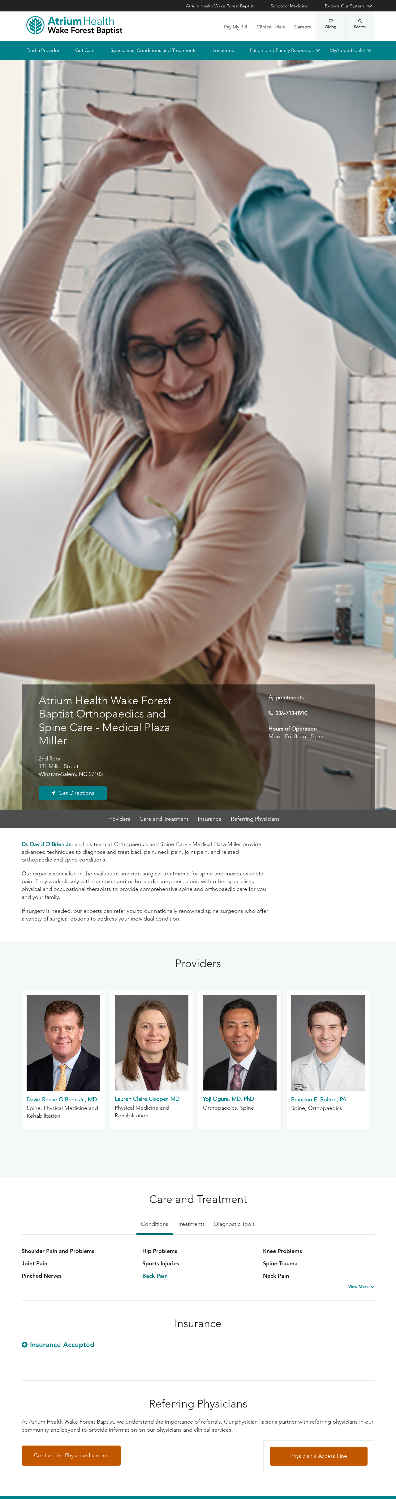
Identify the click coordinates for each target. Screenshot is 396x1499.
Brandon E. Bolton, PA (318, 1099)
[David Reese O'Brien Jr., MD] (63, 1089)
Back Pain (155, 1275)
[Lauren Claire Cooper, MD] (151, 1088)
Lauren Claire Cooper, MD (147, 1098)
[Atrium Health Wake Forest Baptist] (74, 25)
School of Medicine (289, 6)
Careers (302, 27)
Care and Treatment (164, 818)
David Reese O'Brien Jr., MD (62, 1099)
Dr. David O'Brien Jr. (46, 844)
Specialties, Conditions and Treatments (153, 50)
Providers (118, 818)
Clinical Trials (270, 27)
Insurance (210, 818)
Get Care (85, 50)
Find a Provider (42, 50)
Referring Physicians (255, 818)
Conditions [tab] (154, 1224)
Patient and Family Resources (281, 50)
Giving (330, 26)
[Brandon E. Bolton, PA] (328, 1089)
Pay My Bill (235, 27)
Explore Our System (344, 6)
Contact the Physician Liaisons (71, 1455)
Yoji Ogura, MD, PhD (228, 1098)
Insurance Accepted (62, 1345)
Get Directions (76, 793)
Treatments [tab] (191, 1224)
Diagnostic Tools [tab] (234, 1224)
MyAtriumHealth (347, 50)
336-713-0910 (291, 713)
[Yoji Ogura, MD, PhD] (240, 1088)
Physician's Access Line (318, 1456)
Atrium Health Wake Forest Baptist (220, 6)
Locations (223, 50)
